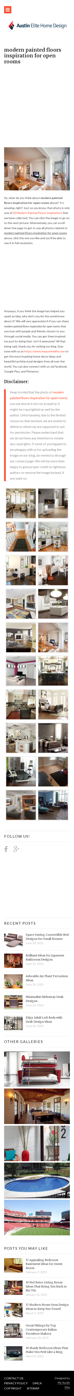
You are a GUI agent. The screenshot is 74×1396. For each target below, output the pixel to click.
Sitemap (33, 1388)
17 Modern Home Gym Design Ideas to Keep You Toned (47, 1307)
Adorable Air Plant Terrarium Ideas (47, 978)
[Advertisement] (37, 104)
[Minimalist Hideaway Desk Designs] (13, 1002)
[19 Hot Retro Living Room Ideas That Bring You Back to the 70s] (13, 1288)
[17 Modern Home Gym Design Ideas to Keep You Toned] (13, 1310)
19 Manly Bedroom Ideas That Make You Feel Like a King (47, 1350)
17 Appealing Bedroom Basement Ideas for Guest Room (44, 1264)
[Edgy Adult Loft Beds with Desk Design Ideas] (13, 1023)
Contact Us (13, 1378)
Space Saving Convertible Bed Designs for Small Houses (47, 937)
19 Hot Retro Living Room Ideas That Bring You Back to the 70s (46, 1286)
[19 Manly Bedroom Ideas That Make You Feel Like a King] (13, 1353)
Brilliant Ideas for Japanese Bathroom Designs (45, 957)
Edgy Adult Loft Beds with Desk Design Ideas (44, 1020)
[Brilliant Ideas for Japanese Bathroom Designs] (13, 961)
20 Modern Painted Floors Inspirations (37, 213)
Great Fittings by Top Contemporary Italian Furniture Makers (41, 1329)
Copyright (13, 1388)
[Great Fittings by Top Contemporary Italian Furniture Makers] (13, 1331)
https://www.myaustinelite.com (44, 351)
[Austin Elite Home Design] (37, 25)
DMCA (37, 1383)
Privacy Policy (16, 1383)
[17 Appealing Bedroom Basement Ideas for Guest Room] (13, 1265)
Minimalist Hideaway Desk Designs (45, 999)
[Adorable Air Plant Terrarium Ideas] (13, 981)
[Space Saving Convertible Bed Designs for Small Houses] (13, 940)
